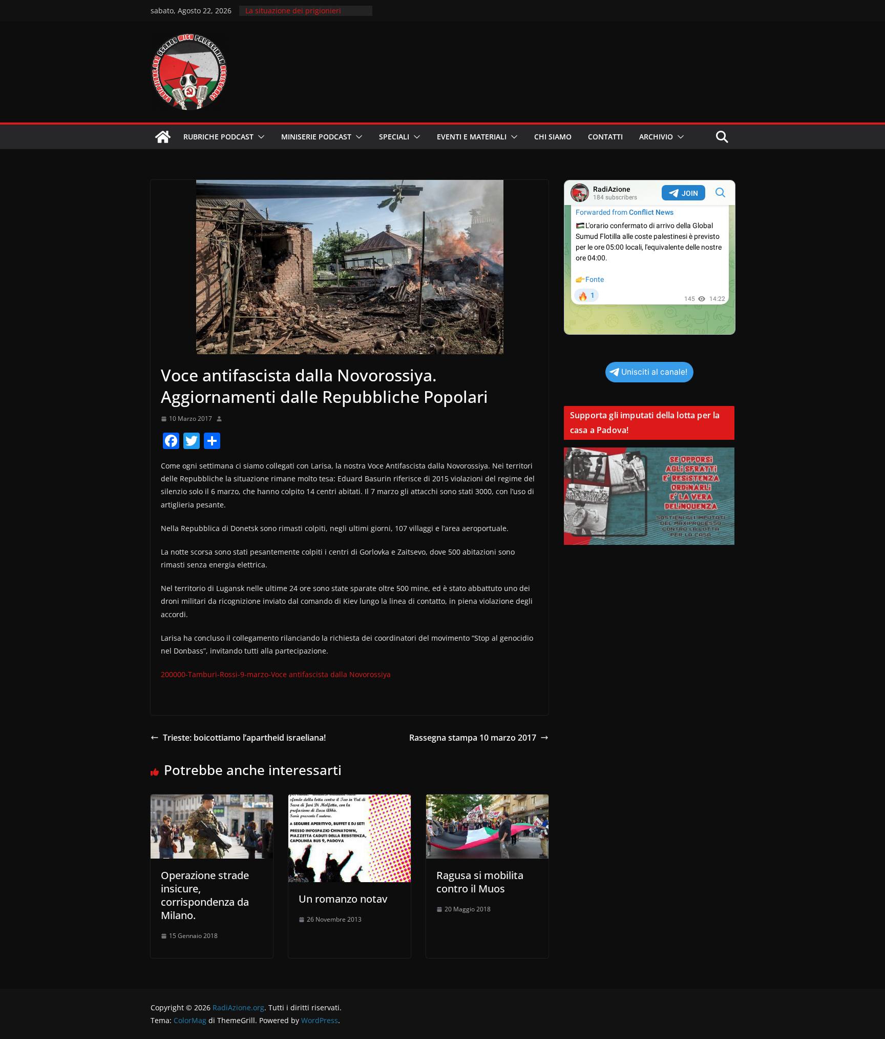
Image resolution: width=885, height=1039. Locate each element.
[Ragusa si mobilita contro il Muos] (487, 801)
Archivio (656, 136)
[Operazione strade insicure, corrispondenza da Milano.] (212, 801)
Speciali (394, 136)
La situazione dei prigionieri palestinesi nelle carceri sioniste (300, 16)
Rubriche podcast (218, 136)
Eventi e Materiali (472, 136)
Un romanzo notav (343, 899)
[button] (259, 137)
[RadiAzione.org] (163, 137)
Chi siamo (553, 136)
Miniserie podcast (316, 136)
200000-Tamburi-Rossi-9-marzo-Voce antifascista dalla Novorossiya (276, 674)
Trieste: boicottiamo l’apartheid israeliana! (244, 737)
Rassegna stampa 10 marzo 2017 (472, 737)
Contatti (605, 136)
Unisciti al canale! (654, 372)
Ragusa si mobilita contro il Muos (479, 881)
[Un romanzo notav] (349, 801)
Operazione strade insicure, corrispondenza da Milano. (205, 895)
